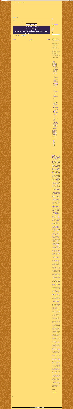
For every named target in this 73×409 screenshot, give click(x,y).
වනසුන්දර (58, 278)
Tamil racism (58, 157)
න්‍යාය (59, 341)
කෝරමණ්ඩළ (59, 324)
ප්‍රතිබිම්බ (58, 348)
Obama (52, 253)
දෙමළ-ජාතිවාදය (58, 202)
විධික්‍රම (52, 372)
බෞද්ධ (58, 172)
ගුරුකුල (59, 327)
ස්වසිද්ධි (59, 246)
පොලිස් (56, 352)
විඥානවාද (53, 222)
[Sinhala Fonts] (15, 17)
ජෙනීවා (59, 188)
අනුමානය (52, 310)
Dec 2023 (54, 63)
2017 (53, 144)
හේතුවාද (58, 385)
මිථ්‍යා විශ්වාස (54, 103)
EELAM (52, 190)
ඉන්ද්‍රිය (58, 216)
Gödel (54, 250)
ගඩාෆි (57, 325)
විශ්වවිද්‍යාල (53, 223)
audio (54, 230)
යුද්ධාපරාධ (53, 278)
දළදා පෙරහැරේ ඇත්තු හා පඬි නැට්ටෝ (55, 93)
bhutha (54, 298)
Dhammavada (56, 287)
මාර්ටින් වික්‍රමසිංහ (53, 361)
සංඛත (59, 375)
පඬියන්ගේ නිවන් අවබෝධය (55, 54)
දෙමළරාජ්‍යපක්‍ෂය (53, 338)
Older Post (48, 39)
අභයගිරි (53, 311)
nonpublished (57, 173)
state (56, 215)
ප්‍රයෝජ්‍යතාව (53, 349)
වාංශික (57, 368)
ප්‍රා (55, 273)
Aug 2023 (54, 130)
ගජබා (55, 325)
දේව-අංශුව (59, 338)
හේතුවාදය (53, 386)
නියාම (56, 344)
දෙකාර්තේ (55, 270)
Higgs (56, 250)
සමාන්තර (52, 379)
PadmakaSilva (53, 294)
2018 (53, 143)
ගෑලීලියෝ (54, 237)
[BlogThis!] (23, 35)
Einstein (56, 185)
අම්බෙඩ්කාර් (58, 311)
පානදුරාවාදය (56, 349)
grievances (59, 300)
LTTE (52, 168)
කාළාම (56, 266)
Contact (53, 23)
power (55, 304)
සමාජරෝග (59, 378)
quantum (56, 260)
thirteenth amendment (57, 200)
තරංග (54, 334)
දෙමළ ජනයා (55, 337)
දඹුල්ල (59, 335)
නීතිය (59, 271)
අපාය (59, 310)
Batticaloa (53, 249)
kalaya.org (53, 391)
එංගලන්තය (58, 318)
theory (57, 261)
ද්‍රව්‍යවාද (55, 219)
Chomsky (58, 249)
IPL (56, 290)
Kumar (55, 291)
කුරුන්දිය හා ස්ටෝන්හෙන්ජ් (55, 98)
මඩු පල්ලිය (55, 358)
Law (55, 174)
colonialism (53, 161)
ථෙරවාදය (53, 208)
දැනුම (54, 202)
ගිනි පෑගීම (53, 327)
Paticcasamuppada (57, 213)
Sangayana (58, 294)
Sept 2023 (54, 66)
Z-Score (56, 198)
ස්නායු (56, 381)
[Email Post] (21, 35)
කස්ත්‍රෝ (57, 321)
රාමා (52, 364)
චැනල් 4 (54, 117)
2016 (53, 145)
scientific (59, 305)
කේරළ (53, 324)
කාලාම (59, 322)
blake (59, 298)
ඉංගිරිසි (56, 264)
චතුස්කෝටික (53, 328)
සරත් (52, 281)
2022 (53, 139)
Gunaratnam (54, 290)
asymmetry (59, 256)
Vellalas (58, 174)
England (54, 171)
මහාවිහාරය (58, 209)
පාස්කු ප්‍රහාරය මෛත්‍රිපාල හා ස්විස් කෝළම (55, 91)
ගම (59, 325)
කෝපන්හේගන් (56, 236)
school (55, 261)
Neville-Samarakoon (58, 293)
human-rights (57, 175)
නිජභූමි (56, 239)
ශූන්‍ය (52, 280)
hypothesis (54, 301)
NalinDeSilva (54, 156)
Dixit (59, 287)
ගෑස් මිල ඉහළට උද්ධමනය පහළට (55, 122)
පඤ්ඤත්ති (53, 203)
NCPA (54, 293)
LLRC (52, 175)
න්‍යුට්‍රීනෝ (58, 219)
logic (53, 179)
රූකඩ (53, 365)
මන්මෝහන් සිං (53, 359)
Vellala (52, 172)
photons (53, 232)
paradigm (58, 205)
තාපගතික (52, 335)
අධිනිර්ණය (53, 308)
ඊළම (56, 217)
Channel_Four (57, 226)
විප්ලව (58, 372)
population (53, 260)
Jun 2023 (54, 132)
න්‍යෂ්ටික (58, 341)
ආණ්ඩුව (54, 264)
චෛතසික (58, 237)
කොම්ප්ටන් (53, 267)
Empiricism (54, 192)
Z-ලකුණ (59, 198)
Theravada (53, 198)
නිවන (59, 208)
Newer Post (14, 39)
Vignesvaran (54, 181)
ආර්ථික (55, 216)
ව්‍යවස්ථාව (57, 203)
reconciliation (57, 206)
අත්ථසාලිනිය (58, 307)
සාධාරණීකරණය (54, 382)
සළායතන (52, 381)
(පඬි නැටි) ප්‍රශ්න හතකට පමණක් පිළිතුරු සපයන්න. (55, 102)
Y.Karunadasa (56, 229)
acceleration (53, 256)
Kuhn (59, 196)
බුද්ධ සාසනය (57, 355)
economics (53, 205)
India (58, 165)
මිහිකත (54, 362)
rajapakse (53, 305)
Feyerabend (53, 196)
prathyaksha (53, 206)
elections (58, 193)
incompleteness (57, 301)
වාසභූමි (52, 369)
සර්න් (56, 281)
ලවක (56, 366)
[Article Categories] (17, 17)
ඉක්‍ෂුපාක (53, 315)
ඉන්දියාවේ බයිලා (55, 70)
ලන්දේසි (55, 278)
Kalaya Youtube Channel (55, 24)
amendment (56, 256)
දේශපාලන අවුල (55, 125)
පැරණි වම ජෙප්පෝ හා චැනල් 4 (55, 116)
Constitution (57, 162)
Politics (53, 155)
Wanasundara (55, 297)
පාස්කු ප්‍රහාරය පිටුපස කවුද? (55, 38)
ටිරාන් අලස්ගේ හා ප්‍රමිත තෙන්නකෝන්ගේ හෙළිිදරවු (55, 77)
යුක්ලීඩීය (59, 277)
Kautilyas (59, 290)
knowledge (53, 176)
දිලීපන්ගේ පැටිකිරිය (55, 84)
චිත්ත (59, 328)
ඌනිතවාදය (55, 318)
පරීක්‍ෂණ (58, 220)
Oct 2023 (54, 65)
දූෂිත (52, 337)
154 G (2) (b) (53, 283)
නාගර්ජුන (58, 342)
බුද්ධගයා (59, 355)
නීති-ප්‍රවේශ (59, 345)
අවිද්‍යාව (52, 234)
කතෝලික (53, 321)
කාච (54, 322)
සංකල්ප (52, 188)
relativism (52, 261)
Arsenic (55, 168)
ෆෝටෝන (58, 247)
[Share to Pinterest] (25, 35)
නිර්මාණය (54, 271)
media (52, 169)
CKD (53, 212)
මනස (58, 170)
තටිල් (52, 202)
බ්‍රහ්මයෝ (53, 354)
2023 (53, 62)
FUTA (57, 188)
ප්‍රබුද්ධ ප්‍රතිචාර (54, 106)
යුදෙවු (57, 243)
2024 (53, 61)
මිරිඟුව (59, 361)
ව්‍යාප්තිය (55, 368)
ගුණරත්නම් (56, 327)
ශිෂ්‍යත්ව (57, 375)
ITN (55, 212)
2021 (53, 140)
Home (31, 39)
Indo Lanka (57, 196)
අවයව (52, 312)
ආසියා (52, 314)
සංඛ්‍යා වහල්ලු (54, 124)
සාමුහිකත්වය (58, 382)
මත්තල (58, 358)
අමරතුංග (55, 311)
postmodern (55, 232)
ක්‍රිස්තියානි (53, 236)
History (52, 30)
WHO (59, 192)
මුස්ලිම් (56, 210)
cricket (52, 193)
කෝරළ (53, 325)
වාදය (59, 368)
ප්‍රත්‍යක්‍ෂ (58, 180)
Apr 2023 (54, 134)
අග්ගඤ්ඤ (55, 307)
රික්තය (58, 364)
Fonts (52, 20)
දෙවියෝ (55, 170)
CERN (55, 249)
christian (53, 257)
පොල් (53, 352)
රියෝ (59, 364)
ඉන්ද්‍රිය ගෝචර (57, 315)
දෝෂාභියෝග (56, 208)
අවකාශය (53, 263)
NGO (52, 173)
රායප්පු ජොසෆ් (55, 364)
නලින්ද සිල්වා (55, 341)
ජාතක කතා (54, 332)
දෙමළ (53, 189)
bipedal (57, 298)
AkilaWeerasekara (53, 284)
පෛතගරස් (56, 351)
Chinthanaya (56, 169)
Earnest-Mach (53, 288)
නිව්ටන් (59, 239)
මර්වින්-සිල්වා (59, 359)
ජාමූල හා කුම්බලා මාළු (55, 69)
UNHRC (59, 178)
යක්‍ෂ (58, 210)
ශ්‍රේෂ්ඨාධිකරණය (54, 375)
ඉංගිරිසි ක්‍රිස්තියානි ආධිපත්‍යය (55, 114)
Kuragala (58, 291)
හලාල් (59, 223)
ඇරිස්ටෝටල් (59, 314)
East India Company (57, 288)
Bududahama (57, 166)
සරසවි (54, 281)
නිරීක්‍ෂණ (59, 190)
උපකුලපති (58, 317)
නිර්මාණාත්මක (56, 345)
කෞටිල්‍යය (59, 267)
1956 (59, 189)
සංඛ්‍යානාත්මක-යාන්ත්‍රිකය (57, 376)
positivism (53, 304)
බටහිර (53, 209)
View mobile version (31, 40)
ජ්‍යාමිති (59, 331)
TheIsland (55, 158)
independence (58, 181)
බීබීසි (52, 355)
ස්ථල (54, 381)
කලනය (55, 321)
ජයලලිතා (55, 331)
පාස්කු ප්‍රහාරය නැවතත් (55, 123)
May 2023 (54, 133)
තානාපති (59, 334)
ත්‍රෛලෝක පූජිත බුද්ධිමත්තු (55, 73)
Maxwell (58, 212)
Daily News (57, 195)
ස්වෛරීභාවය (59, 381)
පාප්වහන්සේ (59, 349)
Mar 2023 (54, 135)
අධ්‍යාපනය (54, 182)
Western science (54, 25)
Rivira (58, 185)
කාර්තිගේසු (53, 266)
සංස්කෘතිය (56, 189)
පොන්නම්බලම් (59, 351)
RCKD (59, 253)
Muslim (58, 171)
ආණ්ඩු (52, 264)
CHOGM (54, 226)
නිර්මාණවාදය (53, 345)
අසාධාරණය (59, 263)
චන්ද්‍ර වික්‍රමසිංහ (56, 328)
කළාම (59, 321)
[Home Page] (13, 17)
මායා (56, 277)
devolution (55, 193)
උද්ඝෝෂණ (53, 317)
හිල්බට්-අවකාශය (54, 247)
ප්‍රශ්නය (54, 120)
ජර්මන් (57, 331)
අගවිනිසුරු (54, 233)
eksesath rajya (57, 199)
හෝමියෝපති (56, 386)
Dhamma (53, 287)
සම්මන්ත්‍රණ (53, 195)
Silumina (56, 254)
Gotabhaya (59, 164)
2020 (53, 141)
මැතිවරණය (53, 210)
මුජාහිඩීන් (57, 362)
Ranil (52, 157)
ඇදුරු (54, 314)
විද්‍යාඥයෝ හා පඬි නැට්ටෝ (55, 128)
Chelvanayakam (57, 183)
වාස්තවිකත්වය (55, 369)
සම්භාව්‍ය (52, 378)
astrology (54, 199)
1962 (56, 283)
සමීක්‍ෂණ (55, 379)
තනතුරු (52, 334)
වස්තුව (53, 368)
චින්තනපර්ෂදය (53, 180)
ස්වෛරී (59, 281)
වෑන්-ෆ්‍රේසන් (58, 369)
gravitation (53, 186)
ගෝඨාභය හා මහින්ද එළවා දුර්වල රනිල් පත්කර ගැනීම (55, 110)
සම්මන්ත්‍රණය (54, 246)
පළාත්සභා (58, 240)
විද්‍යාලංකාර (57, 222)
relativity (53, 207)
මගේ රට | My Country (54, 392)
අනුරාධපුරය (55, 310)
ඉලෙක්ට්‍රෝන (53, 217)
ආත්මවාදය (58, 234)
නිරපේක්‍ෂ (59, 344)
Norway (52, 213)
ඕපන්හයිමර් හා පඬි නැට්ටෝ (55, 105)
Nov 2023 (54, 64)
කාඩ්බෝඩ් (57, 322)
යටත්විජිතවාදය (54, 243)
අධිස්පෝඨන (56, 308)
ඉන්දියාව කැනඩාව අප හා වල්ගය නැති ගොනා (55, 86)
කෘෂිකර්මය (59, 266)
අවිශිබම (55, 312)
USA (56, 192)
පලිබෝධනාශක (53, 240)
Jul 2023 (54, 131)
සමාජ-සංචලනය (55, 378)
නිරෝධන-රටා (57, 271)
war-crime (59, 232)
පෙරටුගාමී (53, 274)
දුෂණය (52, 270)
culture (55, 172)
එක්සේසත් (59, 217)
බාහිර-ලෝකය (58, 354)
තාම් (54, 335)
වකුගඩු (52, 174)
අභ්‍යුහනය (58, 233)
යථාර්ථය (58, 182)
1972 (58, 283)
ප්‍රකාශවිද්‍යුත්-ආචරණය (54, 348)
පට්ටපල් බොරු (53, 220)
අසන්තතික (56, 263)
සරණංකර (58, 379)
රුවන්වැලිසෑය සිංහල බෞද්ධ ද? (55, 97)
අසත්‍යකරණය (58, 312)
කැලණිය (58, 176)
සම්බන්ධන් (59, 280)
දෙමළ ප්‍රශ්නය (58, 337)
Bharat (54, 111)
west (52, 216)
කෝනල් (55, 267)
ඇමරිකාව (56, 314)
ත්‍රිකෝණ (56, 334)
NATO (52, 293)
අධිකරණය (57, 207)
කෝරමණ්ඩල (56, 324)
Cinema (53, 29)
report (55, 305)
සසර (57, 246)
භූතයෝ (53, 242)
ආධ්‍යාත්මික (56, 190)
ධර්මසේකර (58, 270)
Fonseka (52, 250)
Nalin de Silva (54, 164)
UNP (58, 168)
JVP (53, 162)
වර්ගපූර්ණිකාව (57, 244)
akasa (52, 298)
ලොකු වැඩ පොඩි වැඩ (55, 83)
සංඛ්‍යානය (53, 376)
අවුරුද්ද (55, 234)
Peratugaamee (55, 253)
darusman (58, 230)
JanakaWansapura (57, 163)
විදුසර (52, 163)
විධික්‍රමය (55, 372)
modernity (57, 179)
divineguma (53, 215)
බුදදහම (54, 355)
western (59, 261)
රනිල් (59, 243)
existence (53, 200)
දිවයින (54, 165)
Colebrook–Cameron (57, 227)
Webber (59, 297)
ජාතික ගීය (57, 332)
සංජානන (56, 223)
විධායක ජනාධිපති (58, 371)
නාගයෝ (55, 342)
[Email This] (22, 35)
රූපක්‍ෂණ (57, 365)
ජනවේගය (53, 331)
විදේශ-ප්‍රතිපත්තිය (54, 371)
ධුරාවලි (52, 341)
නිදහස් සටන (53, 344)
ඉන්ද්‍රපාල (59, 264)
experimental (53, 300)
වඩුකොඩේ (54, 244)
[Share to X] (24, 35)
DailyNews (53, 166)
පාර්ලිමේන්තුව (58, 273)
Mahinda (57, 159)
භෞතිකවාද (56, 242)
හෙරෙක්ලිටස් (55, 385)
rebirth (58, 260)
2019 (53, 142)
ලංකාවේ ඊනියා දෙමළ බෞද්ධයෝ (55, 68)
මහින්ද (59, 242)
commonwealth (57, 257)
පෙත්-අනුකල (53, 351)
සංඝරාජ (54, 280)
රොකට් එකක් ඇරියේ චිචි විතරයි (55, 127)
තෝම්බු (57, 335)
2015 (53, 146)
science (58, 186)
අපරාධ (58, 310)
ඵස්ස (58, 352)
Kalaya (52, 19)
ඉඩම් (55, 315)
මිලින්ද (52, 362)
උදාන (55, 317)
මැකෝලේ (57, 361)
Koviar (52, 291)
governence (56, 300)
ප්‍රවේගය (53, 273)
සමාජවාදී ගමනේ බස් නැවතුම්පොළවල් (55, 82)
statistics (59, 215)
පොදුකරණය (56, 274)
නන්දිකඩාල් (53, 239)
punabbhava (58, 304)
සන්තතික (57, 280)
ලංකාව (54, 366)
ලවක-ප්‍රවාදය (59, 366)
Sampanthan (53, 254)
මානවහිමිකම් (54, 277)
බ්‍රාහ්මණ (55, 354)
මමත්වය (56, 359)
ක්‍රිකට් (52, 322)
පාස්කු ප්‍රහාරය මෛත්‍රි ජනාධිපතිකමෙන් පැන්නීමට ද (55, 80)
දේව (56, 338)
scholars (57, 305)
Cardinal (53, 183)
